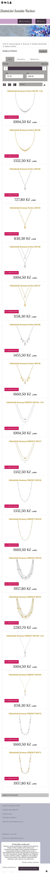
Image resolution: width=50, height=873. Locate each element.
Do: (28, 73)
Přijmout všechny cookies (28, 868)
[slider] (6, 68)
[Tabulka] (15, 86)
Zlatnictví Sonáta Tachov (17, 11)
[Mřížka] (4, 86)
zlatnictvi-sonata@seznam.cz (13, 822)
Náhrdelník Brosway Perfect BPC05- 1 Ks (25, 91)
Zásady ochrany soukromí (30, 862)
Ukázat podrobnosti (9, 867)
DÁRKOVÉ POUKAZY (10, 795)
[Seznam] (9, 86)
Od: (7, 73)
